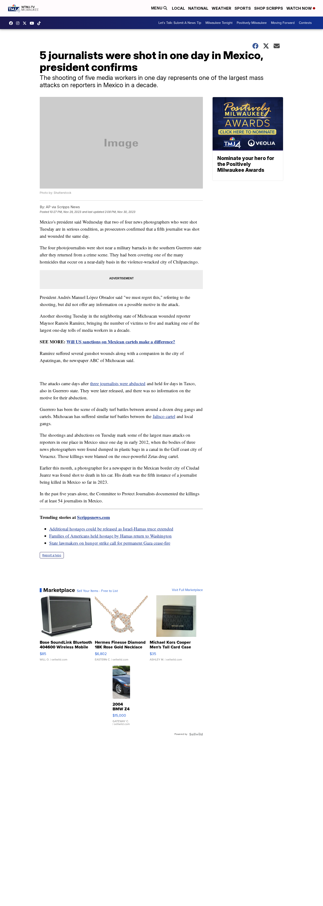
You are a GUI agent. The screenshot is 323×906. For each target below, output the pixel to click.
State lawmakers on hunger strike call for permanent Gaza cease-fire (109, 543)
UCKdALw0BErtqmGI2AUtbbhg (33, 23)
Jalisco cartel (164, 416)
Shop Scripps (268, 8)
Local (178, 8)
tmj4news (19, 23)
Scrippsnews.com (93, 517)
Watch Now (299, 8)
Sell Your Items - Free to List (97, 591)
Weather (221, 8)
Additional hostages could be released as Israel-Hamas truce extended (111, 529)
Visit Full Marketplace (187, 590)
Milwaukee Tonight (218, 22)
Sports (243, 8)
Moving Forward (283, 22)
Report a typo (51, 555)
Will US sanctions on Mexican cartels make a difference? (120, 341)
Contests (305, 22)
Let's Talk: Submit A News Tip (179, 22)
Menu (157, 8)
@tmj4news (40, 23)
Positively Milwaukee (252, 22)
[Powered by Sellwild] (196, 734)
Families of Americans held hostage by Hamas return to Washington (110, 536)
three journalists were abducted (117, 383)
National (198, 8)
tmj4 (12, 23)
